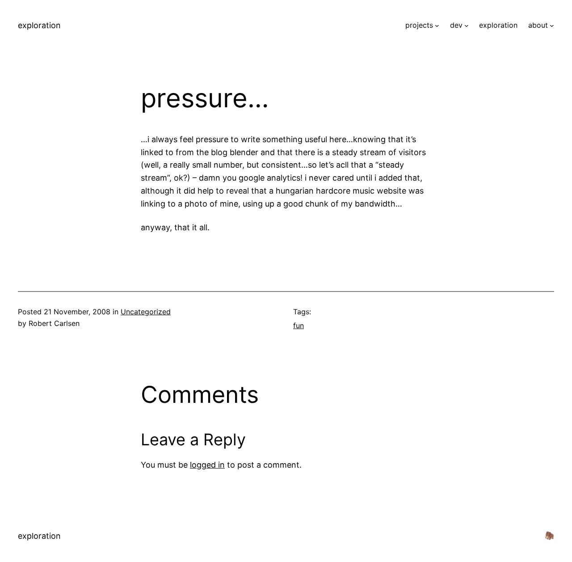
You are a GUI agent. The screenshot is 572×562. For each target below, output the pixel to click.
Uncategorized (146, 311)
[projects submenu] (437, 25)
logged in (207, 464)
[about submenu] (552, 25)
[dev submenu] (466, 25)
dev (456, 25)
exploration (39, 25)
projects (419, 25)
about (538, 25)
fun (298, 325)
